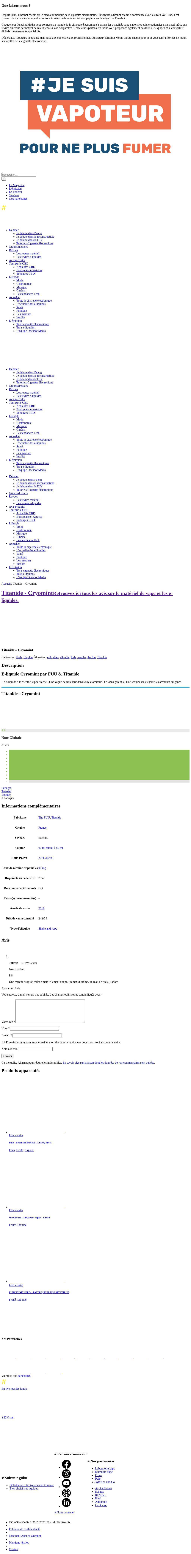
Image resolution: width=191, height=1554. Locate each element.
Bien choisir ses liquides (24, 1488)
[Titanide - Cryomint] (29, 727)
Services (14, 195)
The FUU (44, 817)
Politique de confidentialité (24, 1529)
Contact (13, 1549)
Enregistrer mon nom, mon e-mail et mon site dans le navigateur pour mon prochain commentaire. (63, 1042)
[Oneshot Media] (29, 1331)
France (42, 827)
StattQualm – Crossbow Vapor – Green (29, 1217)
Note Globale (9, 1049)
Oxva (98, 1475)
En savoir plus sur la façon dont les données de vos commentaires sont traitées (108, 1062)
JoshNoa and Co (105, 1482)
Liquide (28, 657)
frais (73, 657)
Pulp (98, 1478)
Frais (19, 657)
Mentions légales (19, 1542)
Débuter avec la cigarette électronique (32, 1485)
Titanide (102, 657)
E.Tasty (99, 1491)
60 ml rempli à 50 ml (50, 847)
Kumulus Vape (104, 1471)
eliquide (64, 657)
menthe (81, 657)
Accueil (6, 583)
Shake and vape (47, 928)
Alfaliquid (101, 1501)
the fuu (91, 657)
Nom (5, 1028)
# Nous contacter (64, 1512)
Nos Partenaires (18, 198)
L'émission (15, 188)
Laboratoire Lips (105, 1468)
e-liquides (53, 657)
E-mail (6, 1035)
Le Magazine (16, 185)
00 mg (42, 868)
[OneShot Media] (29, 362)
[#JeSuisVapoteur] (95, 152)
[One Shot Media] (31, 211)
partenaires (24, 1375)
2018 (41, 908)
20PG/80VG (46, 857)
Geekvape (101, 1505)
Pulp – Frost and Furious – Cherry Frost (30, 1142)
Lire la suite (16, 1135)
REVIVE (100, 1495)
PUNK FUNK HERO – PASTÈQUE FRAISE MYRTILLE (39, 1292)
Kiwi (98, 1498)
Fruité (19, 1150)
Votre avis (8, 1021)
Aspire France (103, 1488)
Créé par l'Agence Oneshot (25, 1535)
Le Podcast (15, 192)
